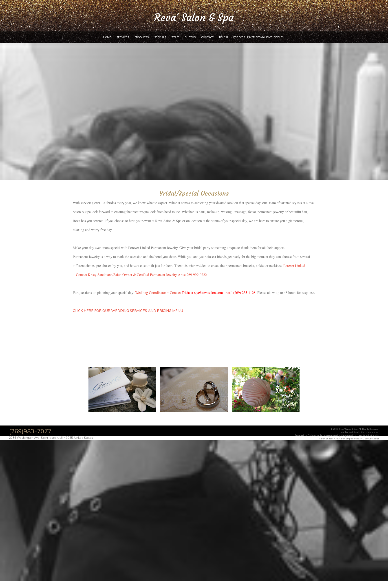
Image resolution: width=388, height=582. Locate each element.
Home (107, 37)
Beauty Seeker (372, 438)
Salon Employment (349, 438)
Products (141, 37)
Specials (160, 37)
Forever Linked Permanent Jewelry (258, 37)
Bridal (224, 37)
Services (123, 37)
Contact (207, 37)
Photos (190, 37)
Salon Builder (326, 438)
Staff (175, 37)
